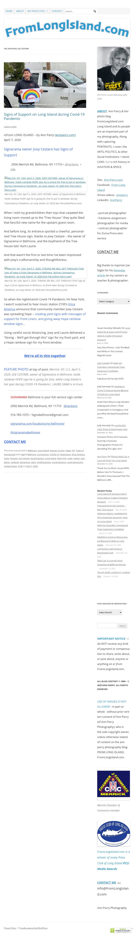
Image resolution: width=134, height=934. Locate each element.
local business (37, 458)
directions (72, 164)
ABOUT (20, 11)
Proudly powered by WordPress (33, 928)
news (70, 458)
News (68, 450)
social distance (59, 462)
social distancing (75, 462)
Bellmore (32, 450)
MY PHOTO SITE (36, 11)
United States (10, 466)
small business (44, 462)
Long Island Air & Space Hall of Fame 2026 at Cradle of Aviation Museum (112, 497)
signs (33, 462)
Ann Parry (102, 456)
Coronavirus (43, 454)
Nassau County (57, 450)
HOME (9, 11)
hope (6, 458)
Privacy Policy (10, 928)
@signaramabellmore (25, 432)
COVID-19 (54, 454)
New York (62, 458)
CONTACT (57, 11)
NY (73, 450)
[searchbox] (81, 11)
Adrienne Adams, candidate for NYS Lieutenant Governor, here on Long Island (112, 517)
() (65, 135)
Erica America (78, 454)
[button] (94, 11)
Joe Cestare (24, 458)
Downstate (65, 454)
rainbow (15, 462)
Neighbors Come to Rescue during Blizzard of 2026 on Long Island (112, 390)
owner (77, 458)
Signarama (25, 462)
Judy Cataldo (103, 363)
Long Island (43, 450)
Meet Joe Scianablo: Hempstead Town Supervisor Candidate (111, 367)
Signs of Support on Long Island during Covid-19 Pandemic (44, 116)
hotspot (14, 458)
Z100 (20, 466)
